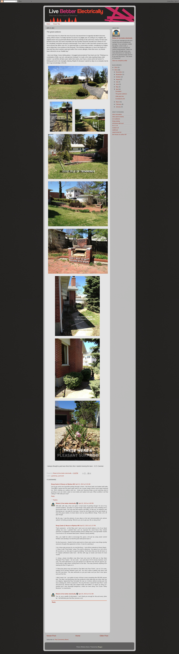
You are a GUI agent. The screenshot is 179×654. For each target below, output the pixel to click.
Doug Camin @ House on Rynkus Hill (63, 484)
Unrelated (118, 91)
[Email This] (83, 473)
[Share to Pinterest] (90, 473)
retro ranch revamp (118, 116)
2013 (116, 70)
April (117, 89)
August (118, 79)
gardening (54, 476)
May (117, 87)
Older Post (104, 636)
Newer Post (51, 636)
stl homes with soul (118, 123)
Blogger (100, 647)
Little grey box (120, 96)
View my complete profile (119, 60)
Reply (53, 496)
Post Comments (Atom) (62, 639)
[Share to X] (87, 473)
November (119, 74)
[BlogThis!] (85, 473)
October (118, 77)
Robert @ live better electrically (66, 503)
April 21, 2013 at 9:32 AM (82, 484)
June (117, 84)
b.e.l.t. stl (115, 125)
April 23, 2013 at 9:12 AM (86, 594)
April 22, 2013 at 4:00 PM (86, 503)
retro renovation (117, 114)
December (119, 72)
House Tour (56, 24)
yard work (61, 476)
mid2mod (115, 130)
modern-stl (115, 127)
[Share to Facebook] (88, 473)
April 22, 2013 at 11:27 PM (88, 525)
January (118, 107)
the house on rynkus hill (119, 134)
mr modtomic (116, 119)
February (119, 104)
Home (48, 24)
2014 (116, 67)
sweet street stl (116, 132)
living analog (116, 121)
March (118, 102)
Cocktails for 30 (120, 98)
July (117, 82)
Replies (55, 500)
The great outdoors (121, 94)
